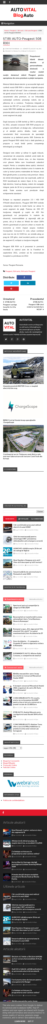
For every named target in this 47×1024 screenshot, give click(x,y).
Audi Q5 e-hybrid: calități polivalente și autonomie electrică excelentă (27, 970)
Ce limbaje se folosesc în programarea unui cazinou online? (25, 852)
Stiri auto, (16, 51)
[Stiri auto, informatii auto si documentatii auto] (23, 12)
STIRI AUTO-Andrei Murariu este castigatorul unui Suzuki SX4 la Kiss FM (28, 714)
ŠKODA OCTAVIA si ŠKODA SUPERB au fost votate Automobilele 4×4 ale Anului (27, 959)
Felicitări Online (9, 767)
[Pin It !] (11, 289)
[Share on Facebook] (24, 277)
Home (6, 30)
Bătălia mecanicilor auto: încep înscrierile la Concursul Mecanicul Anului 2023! (27, 676)
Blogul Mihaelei (9, 763)
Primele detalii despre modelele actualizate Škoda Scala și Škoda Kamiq (25, 876)
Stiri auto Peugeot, (28, 51)
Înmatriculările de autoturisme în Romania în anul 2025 (27, 573)
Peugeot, (8, 51)
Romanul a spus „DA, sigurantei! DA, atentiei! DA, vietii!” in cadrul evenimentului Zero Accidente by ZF (28, 631)
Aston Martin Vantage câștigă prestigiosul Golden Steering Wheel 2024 (26, 864)
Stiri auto (20, 30)
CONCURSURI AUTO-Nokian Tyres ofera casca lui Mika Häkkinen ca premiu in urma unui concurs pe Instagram (27, 727)
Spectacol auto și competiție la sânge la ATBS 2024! (26, 606)
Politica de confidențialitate (13, 800)
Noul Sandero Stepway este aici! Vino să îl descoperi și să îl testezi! (27, 561)
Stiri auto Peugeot (31, 30)
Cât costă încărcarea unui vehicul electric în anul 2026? (27, 526)
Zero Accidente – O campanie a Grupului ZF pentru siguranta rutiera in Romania (28, 643)
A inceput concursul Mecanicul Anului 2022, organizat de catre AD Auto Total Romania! (28, 688)
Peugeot (13, 30)
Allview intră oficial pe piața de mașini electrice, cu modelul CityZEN (27, 842)
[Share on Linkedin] (27, 283)
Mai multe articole (35, 599)
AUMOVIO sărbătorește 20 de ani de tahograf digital (27, 549)
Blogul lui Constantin (11, 761)
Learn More (20, 1021)
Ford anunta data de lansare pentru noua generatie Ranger (26, 981)
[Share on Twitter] (11, 283)
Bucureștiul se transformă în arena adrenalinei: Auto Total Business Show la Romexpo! (27, 619)
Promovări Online (10, 765)
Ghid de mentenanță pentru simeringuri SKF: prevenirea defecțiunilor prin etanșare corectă (28, 538)
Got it (31, 1021)
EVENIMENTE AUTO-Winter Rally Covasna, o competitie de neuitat (27, 654)
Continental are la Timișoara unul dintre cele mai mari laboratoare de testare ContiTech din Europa (22, 456)
